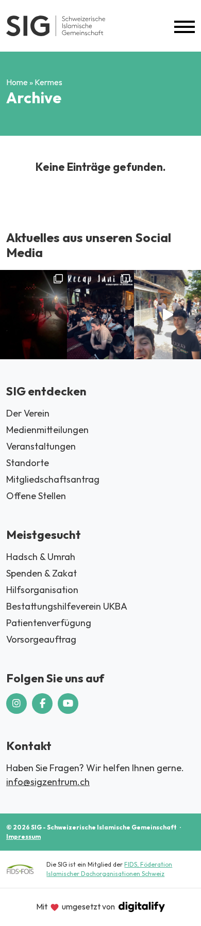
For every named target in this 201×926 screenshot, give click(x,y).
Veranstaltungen (41, 446)
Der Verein (27, 413)
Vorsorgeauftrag (41, 639)
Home (17, 82)
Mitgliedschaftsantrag (52, 479)
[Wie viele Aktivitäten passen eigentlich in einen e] (100, 314)
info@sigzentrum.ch (48, 782)
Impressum (23, 836)
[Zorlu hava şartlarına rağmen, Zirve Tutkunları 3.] (33, 314)
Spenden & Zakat (41, 573)
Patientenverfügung (48, 623)
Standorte (27, 463)
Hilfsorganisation (42, 590)
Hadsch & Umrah (40, 557)
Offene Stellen (36, 496)
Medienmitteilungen (47, 430)
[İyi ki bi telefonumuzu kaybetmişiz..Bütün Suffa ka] (167, 314)
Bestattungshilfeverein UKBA (66, 606)
